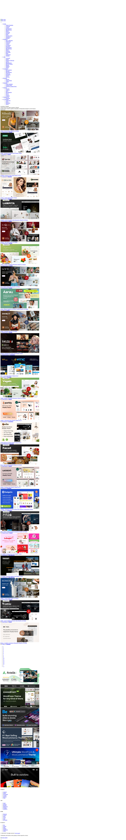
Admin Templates (9, 25)
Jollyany (5, 804)
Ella (4, 825)
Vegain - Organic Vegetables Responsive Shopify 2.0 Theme (13, 398)
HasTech (4, 488)
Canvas (4, 815)
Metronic (5, 814)
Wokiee (4, 828)
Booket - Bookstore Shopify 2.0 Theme (9, 331)
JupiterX (5, 792)
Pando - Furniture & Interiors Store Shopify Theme (11, 153)
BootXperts (4, 421)
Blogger (7, 79)
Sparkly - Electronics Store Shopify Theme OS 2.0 (11, 420)
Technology (8, 37)
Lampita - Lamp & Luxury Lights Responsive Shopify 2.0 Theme (14, 220)
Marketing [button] (5, 82)
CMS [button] (4, 57)
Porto (4, 797)
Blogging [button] (5, 78)
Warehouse (5, 829)
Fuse (4, 818)
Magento (7, 71)
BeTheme (5, 820)
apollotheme (4, 555)
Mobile (7, 31)
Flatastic (5, 807)
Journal (4, 826)
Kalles (4, 831)
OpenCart (8, 73)
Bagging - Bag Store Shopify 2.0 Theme (9, 242)
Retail (7, 34)
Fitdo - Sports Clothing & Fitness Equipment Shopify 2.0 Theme (14, 531)
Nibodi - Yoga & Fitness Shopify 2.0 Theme (10, 131)
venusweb (4, 176)
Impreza (4, 796)
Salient (4, 793)
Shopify (7, 75)
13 (3, 661)
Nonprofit (8, 32)
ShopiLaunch (5, 132)
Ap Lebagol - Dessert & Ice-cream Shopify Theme (11, 554)
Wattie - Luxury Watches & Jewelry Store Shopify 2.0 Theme (13, 620)
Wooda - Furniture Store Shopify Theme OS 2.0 (10, 487)
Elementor (8, 98)
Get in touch (17, 833)
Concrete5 (8, 58)
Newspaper (5, 794)
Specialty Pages (9, 35)
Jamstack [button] (5, 87)
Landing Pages (9, 85)
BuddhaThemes (5, 354)
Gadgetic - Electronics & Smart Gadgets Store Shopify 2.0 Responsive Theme (17, 509)
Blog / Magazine (9, 40)
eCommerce (8, 45)
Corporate (8, 26)
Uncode (4, 795)
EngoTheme (4, 221)
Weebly (7, 67)
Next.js (7, 93)
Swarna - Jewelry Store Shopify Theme (9, 197)
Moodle (7, 65)
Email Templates (9, 84)
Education (8, 46)
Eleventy (7, 88)
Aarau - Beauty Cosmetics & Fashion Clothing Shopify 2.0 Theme (14, 309)
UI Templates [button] (6, 99)
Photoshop (8, 103)
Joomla (7, 61)
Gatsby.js (8, 90)
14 (3, 662)
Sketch (7, 104)
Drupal (7, 59)
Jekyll (7, 91)
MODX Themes (9, 64)
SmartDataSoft (5, 443)
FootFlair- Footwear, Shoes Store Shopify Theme (11, 175)
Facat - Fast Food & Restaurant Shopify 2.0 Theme (11, 464)
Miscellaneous (9, 29)
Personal (7, 33)
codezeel (4, 510)
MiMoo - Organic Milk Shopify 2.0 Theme (9, 598)
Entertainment (9, 28)
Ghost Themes (9, 80)
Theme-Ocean (5, 265)
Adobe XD (8, 100)
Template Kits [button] (6, 97)
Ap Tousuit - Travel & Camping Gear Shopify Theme (12, 576)
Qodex (3, 310)
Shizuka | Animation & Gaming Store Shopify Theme (12, 353)
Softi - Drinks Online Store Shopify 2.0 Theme (10, 286)
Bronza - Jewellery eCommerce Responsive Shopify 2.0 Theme (14, 643)
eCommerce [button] (5, 68)
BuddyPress (8, 41)
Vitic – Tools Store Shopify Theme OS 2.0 (9, 375)
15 (3, 664)
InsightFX (5, 809)
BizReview (5, 806)
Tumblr (7, 81)
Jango (4, 803)
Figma (7, 101)
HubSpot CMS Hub (10, 60)
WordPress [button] (5, 39)
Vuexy (4, 817)
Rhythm (4, 805)
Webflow (8, 66)
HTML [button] (4, 24)
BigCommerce (9, 70)
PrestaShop (8, 74)
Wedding (8, 38)
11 (3, 659)
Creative (7, 27)
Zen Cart (7, 77)
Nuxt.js (7, 94)
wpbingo (4, 377)
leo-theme (4, 154)
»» (3, 666)
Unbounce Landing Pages (11, 86)
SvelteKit (8, 95)
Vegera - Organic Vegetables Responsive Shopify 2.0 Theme (13, 264)
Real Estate (8, 52)
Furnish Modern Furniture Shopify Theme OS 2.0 (11, 442)
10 (3, 658)
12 (3, 660)
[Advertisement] (40, 10)
